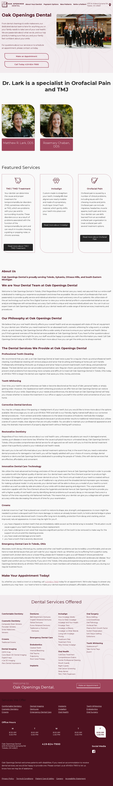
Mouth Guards (63, 663)
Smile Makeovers (8, 630)
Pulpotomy (34, 656)
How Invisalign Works (66, 617)
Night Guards (63, 666)
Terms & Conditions (24, 779)
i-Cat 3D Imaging (8, 661)
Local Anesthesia (93, 620)
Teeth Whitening (95, 643)
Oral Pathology (92, 623)
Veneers (5, 632)
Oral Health (63, 651)
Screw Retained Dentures (40, 625)
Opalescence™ (92, 646)
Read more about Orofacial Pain (95, 238)
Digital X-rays (7, 658)
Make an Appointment (26, 56)
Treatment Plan (64, 639)
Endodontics (36, 645)
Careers (59, 779)
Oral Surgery (93, 614)
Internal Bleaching (37, 651)
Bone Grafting (92, 617)
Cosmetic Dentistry (11, 621)
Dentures (34, 614)
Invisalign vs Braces (65, 628)
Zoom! (89, 652)
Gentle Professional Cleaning (69, 660)
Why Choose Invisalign (67, 645)
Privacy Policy (8, 779)
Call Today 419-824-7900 (26, 64)
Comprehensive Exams (67, 657)
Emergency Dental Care (41, 638)
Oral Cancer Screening (66, 669)
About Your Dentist (33, 4)
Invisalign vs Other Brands (68, 631)
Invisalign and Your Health (68, 623)
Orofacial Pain (92, 625)
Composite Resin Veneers (12, 624)
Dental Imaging (9, 649)
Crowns (5, 639)
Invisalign (62, 614)
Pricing (61, 636)
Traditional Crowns (9, 642)
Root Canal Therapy (37, 659)
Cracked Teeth (35, 648)
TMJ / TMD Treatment (66, 674)
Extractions (91, 636)
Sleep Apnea (63, 671)
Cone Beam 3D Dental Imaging (14, 655)
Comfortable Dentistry (12, 614)
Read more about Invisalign (56, 225)
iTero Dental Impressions (11, 663)
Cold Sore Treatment (66, 655)
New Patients (66, 4)
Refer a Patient (79, 4)
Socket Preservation (94, 631)
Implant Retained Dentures (40, 620)
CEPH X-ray (6, 652)
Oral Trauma (34, 653)
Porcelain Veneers (9, 627)
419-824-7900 (51, 582)
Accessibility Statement (75, 779)
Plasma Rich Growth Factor (97, 628)
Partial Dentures (36, 623)
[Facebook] (93, 753)
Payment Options (51, 4)
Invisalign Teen (64, 625)
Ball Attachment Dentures (40, 617)
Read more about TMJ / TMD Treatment (18, 247)
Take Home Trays (93, 649)
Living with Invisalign (66, 634)
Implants (34, 666)
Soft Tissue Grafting (94, 634)
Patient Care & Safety (44, 779)
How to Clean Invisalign (67, 620)
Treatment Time (64, 642)
